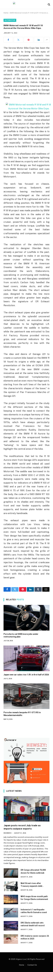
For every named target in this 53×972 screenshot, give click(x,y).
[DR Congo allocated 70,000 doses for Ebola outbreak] (11, 873)
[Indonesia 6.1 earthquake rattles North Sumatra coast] (11, 912)
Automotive (10, 20)
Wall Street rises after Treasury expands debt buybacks (31, 886)
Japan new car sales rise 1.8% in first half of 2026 (26, 675)
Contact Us (32, 965)
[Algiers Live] (26, 4)
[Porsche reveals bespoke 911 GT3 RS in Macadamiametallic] (26, 696)
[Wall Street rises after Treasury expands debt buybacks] (11, 886)
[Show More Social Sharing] (46, 40)
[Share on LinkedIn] (38, 40)
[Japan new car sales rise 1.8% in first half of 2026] (26, 658)
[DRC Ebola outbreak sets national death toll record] (11, 926)
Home (6, 13)
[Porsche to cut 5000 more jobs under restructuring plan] (26, 618)
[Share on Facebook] (8, 40)
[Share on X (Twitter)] (18, 40)
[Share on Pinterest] (28, 40)
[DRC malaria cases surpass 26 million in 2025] (11, 939)
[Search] (48, 4)
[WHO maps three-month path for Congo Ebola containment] (11, 899)
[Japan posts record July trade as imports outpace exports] (26, 809)
